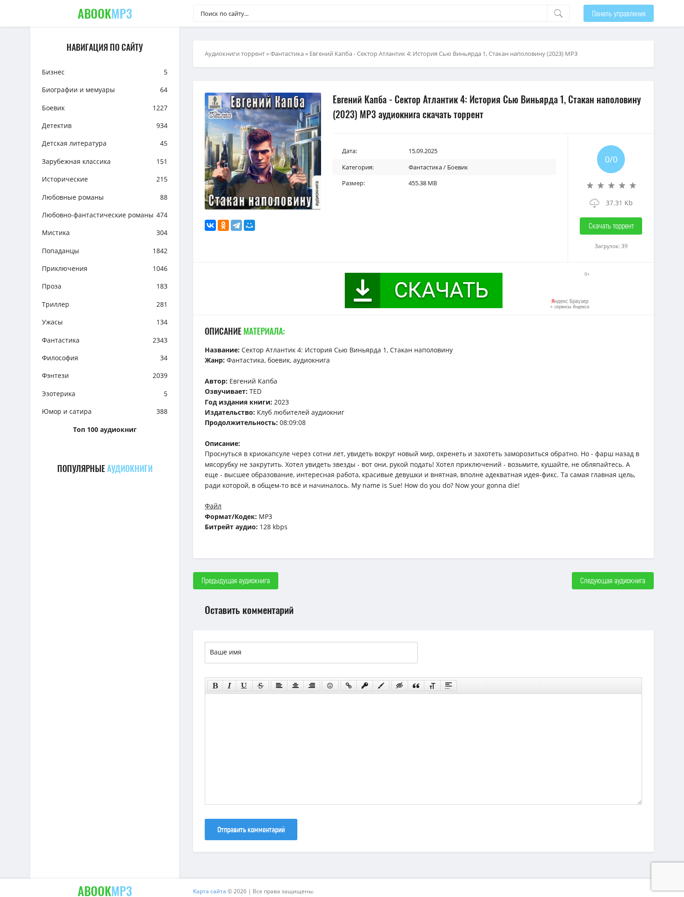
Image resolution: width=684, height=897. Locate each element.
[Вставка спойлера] (448, 685)
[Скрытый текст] (399, 685)
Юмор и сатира (105, 411)
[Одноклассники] (223, 225)
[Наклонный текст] (229, 685)
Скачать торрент (611, 225)
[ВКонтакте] (210, 225)
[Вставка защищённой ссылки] (364, 685)
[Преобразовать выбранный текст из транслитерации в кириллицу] (432, 685)
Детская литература (105, 143)
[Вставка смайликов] (330, 685)
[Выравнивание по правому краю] (311, 685)
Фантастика (105, 340)
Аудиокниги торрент (235, 53)
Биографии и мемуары (105, 89)
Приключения (105, 268)
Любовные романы (105, 197)
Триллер (105, 304)
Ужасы (105, 321)
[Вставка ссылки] (349, 685)
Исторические (105, 179)
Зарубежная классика (105, 161)
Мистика (105, 232)
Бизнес (105, 71)
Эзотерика (105, 393)
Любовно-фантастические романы (105, 214)
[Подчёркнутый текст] (244, 685)
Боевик (105, 107)
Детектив (105, 125)
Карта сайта (209, 891)
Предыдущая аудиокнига (235, 580)
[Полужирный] (215, 685)
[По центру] (295, 685)
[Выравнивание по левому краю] (279, 685)
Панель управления (618, 13)
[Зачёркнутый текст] (260, 685)
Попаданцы (105, 250)
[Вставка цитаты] (416, 685)
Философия (105, 357)
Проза (105, 286)
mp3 (105, 13)
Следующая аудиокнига (612, 580)
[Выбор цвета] (381, 685)
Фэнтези (105, 375)
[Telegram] (236, 225)
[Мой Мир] (249, 225)
